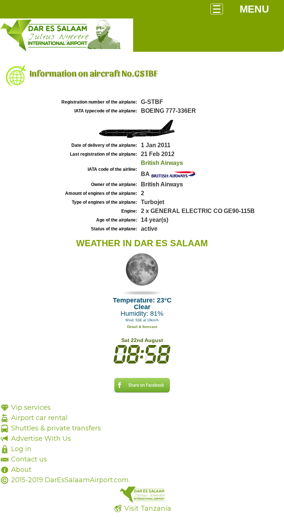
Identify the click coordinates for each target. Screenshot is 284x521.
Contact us (29, 459)
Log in (21, 449)
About (21, 470)
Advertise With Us (41, 438)
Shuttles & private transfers (56, 428)
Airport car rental (39, 418)
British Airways (162, 163)
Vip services (31, 407)
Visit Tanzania (147, 508)
